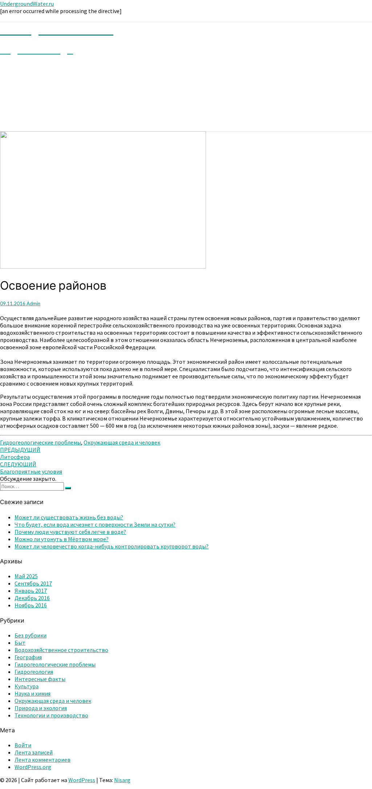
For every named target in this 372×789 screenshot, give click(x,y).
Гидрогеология (34, 671)
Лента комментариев (42, 759)
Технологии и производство (51, 715)
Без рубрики (30, 635)
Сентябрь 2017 (33, 583)
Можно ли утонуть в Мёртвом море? (62, 539)
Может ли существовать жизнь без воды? (69, 517)
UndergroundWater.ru (27, 3)
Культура (27, 686)
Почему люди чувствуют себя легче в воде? (70, 531)
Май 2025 (26, 576)
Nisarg (122, 780)
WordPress (81, 780)
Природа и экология (41, 708)
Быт (20, 642)
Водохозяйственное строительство (61, 649)
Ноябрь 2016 (31, 605)
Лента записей (34, 752)
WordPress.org (33, 766)
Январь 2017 (31, 590)
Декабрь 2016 (32, 597)
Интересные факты (40, 679)
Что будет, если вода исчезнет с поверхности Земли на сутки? (95, 524)
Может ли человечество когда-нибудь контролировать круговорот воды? (112, 546)
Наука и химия (32, 693)
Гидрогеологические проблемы (40, 442)
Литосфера (20, 453)
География (28, 657)
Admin (33, 303)
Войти (23, 745)
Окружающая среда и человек (122, 442)
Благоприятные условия (31, 467)
